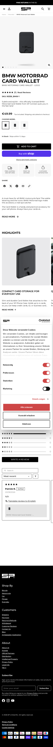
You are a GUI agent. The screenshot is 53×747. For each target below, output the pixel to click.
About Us (5, 648)
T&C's (4, 668)
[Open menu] (4, 9)
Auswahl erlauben (26, 415)
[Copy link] (29, 186)
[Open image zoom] (49, 65)
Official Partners (8, 653)
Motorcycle (6, 593)
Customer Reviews (9, 626)
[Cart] (48, 9)
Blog (4, 632)
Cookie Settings (8, 728)
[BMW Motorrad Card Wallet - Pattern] (24, 125)
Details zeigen (38, 399)
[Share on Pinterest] (16, 186)
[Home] (26, 9)
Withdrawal (6, 623)
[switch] (46, 373)
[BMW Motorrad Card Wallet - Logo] (5, 125)
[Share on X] (10, 186)
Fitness (4, 599)
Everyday (5, 602)
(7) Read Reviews (22, 92)
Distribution (6, 656)
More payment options (26, 160)
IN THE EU (26, 3)
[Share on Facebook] (4, 186)
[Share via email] (23, 186)
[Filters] (35, 476)
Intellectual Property (10, 659)
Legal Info (6, 665)
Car (3, 596)
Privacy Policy (7, 662)
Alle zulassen (26, 407)
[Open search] (42, 9)
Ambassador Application (11, 635)
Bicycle (4, 590)
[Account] (9, 9)
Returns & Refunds (9, 620)
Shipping (5, 615)
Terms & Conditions (9, 725)
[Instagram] (8, 700)
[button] (26, 433)
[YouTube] (12, 700)
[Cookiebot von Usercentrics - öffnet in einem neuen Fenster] (39, 320)
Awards (5, 650)
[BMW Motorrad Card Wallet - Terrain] (15, 125)
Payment (5, 618)
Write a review (20, 459)
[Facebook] (3, 700)
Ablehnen (26, 424)
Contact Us (6, 629)
